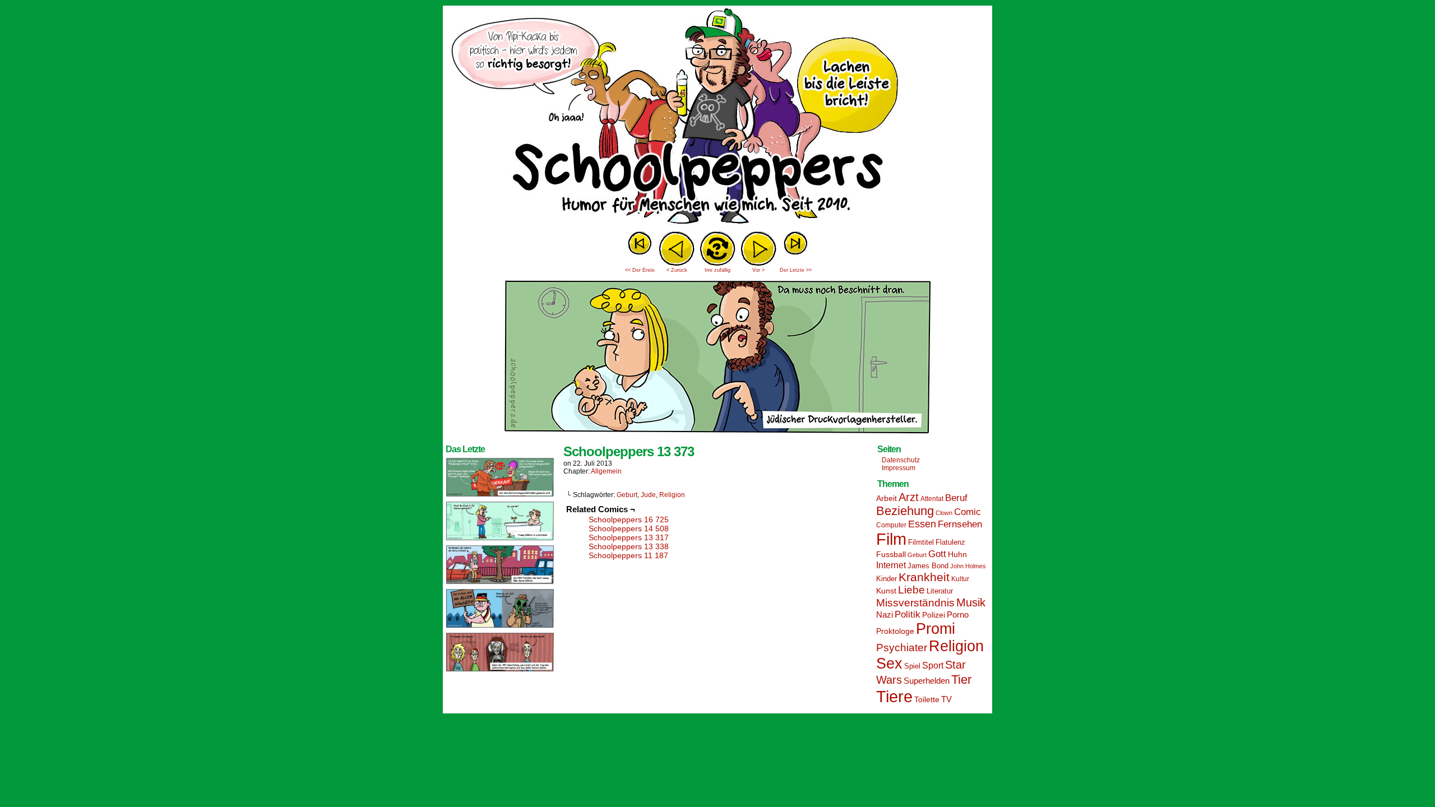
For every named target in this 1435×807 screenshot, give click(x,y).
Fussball (891, 554)
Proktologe (895, 631)
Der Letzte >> (796, 270)
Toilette (926, 699)
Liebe (911, 590)
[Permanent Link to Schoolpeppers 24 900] (500, 496)
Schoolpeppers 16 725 (629, 519)
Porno (958, 614)
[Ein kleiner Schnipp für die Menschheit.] (717, 436)
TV (946, 699)
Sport (932, 665)
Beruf (956, 498)
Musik (970, 602)
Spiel (912, 666)
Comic (967, 512)
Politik (907, 614)
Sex (889, 663)
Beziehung (905, 511)
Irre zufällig (717, 270)
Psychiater (901, 647)
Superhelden (927, 680)
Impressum (898, 468)
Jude (648, 495)
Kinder (886, 579)
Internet (891, 565)
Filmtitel (921, 542)
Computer (891, 525)
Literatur (940, 591)
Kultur (960, 579)
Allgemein (606, 471)
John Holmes (968, 566)
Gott (937, 554)
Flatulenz (950, 542)
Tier (961, 679)
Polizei (933, 614)
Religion (672, 495)
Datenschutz (901, 460)
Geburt (627, 495)
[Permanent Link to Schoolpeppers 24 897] (500, 627)
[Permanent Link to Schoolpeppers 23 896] (500, 671)
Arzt (909, 497)
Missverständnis (915, 603)
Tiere (894, 696)
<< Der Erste (640, 270)
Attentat (931, 498)
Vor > (758, 270)
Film (891, 539)
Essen (922, 524)
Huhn (957, 554)
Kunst (886, 590)
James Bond (928, 566)
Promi (935, 628)
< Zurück (676, 270)
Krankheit (924, 577)
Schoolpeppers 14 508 (629, 528)
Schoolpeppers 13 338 (629, 546)
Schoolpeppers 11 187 (628, 555)
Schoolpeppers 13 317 (629, 537)
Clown (944, 512)
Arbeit (886, 498)
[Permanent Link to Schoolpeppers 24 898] (500, 583)
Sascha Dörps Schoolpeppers (717, 118)
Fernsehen (960, 524)
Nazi (884, 614)
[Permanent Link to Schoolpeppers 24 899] (500, 540)
